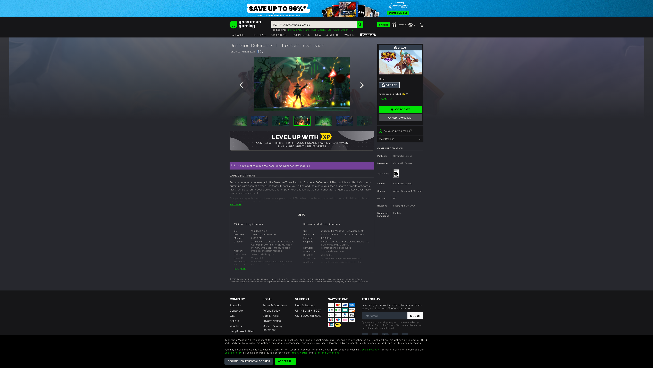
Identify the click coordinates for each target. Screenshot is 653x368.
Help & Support (305, 305)
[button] (240, 34)
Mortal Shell (295, 29)
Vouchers (236, 326)
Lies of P (345, 29)
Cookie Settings (369, 349)
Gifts (232, 315)
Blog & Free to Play (242, 331)
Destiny (322, 29)
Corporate (236, 310)
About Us (236, 305)
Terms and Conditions (326, 352)
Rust (313, 29)
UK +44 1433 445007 (308, 310)
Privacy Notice (272, 321)
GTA (354, 29)
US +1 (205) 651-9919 (308, 315)
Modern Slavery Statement (273, 328)
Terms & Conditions (275, 305)
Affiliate (234, 321)
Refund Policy (271, 310)
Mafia (306, 29)
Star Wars (333, 29)
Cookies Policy (233, 352)
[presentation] (242, 85)
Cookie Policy (271, 315)
